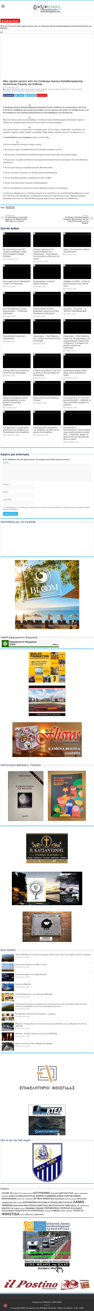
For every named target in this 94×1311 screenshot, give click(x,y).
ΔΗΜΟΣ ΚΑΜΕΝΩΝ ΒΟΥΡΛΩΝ (22, 1196)
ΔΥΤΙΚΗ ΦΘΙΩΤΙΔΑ (43, 1198)
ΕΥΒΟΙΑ (74, 1199)
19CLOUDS (57, 1302)
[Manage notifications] (5, 1306)
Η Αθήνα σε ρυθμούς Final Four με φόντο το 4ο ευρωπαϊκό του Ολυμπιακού (47, 372)
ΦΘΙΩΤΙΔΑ (11, 1214)
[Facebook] (44, 1305)
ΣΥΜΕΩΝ (55, 1211)
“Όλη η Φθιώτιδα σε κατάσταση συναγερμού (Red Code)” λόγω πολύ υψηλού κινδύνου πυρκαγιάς (53, 955)
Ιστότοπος (7, 500)
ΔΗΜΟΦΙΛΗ (16, 89)
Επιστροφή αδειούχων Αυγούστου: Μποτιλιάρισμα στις (41, 21)
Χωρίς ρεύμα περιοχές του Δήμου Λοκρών (31, 964)
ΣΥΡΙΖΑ (62, 1211)
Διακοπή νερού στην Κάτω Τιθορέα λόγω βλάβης (34, 1043)
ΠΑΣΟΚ (22, 1208)
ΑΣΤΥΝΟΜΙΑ (41, 1193)
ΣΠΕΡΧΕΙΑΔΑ (37, 1211)
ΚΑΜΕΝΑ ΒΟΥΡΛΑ (9, 1203)
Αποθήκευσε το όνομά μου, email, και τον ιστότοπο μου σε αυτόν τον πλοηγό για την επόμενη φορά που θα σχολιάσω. (46, 508)
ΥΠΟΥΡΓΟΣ (78, 1211)
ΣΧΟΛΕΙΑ (69, 1211)
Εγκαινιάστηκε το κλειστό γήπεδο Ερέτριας (44, 282)
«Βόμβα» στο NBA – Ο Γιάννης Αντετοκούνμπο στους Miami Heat (76, 283)
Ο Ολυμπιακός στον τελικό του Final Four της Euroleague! (16, 371)
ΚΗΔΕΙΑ (19, 1202)
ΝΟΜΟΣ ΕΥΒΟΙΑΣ (54, 89)
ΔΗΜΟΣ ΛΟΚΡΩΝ (64, 1196)
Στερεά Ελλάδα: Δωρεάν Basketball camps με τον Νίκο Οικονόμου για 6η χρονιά (46, 311)
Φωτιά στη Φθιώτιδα (23, 984)
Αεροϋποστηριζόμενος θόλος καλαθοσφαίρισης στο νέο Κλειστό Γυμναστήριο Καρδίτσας (15, 401)
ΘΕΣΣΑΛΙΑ (82, 1199)
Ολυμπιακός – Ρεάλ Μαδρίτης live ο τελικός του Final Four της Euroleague (47, 338)
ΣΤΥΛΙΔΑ (48, 1211)
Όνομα (6, 484)
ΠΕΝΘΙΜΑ (30, 1208)
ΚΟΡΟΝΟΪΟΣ (30, 1202)
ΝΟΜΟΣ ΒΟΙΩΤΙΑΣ (41, 89)
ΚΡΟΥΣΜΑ (42, 1202)
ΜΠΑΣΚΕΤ (10, 207)
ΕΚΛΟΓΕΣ (68, 1199)
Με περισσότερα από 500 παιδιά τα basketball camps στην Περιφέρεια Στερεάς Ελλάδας (15, 252)
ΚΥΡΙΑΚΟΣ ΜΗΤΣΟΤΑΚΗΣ (60, 1202)
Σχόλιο (6, 463)
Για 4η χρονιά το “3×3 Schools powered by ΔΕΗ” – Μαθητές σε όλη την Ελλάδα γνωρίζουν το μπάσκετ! (77, 401)
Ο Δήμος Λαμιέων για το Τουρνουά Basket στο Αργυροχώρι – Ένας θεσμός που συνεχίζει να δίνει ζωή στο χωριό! (46, 254)
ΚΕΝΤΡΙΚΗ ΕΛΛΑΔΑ (27, 89)
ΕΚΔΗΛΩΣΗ (59, 1199)
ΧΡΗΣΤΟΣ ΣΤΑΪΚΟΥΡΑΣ (34, 1215)
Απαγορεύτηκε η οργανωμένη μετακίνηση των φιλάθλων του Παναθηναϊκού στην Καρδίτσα (16, 429)
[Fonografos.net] (47, 8)
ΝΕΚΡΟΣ (6, 1208)
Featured (12, 26)
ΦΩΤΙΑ (22, 1214)
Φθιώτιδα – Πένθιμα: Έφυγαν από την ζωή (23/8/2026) (36, 1034)
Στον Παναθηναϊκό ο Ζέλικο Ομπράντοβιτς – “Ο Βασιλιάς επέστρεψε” (15, 311)
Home (4, 26)
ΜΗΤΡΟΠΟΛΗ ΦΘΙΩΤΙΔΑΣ (36, 1205)
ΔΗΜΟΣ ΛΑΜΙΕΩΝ (46, 1196)
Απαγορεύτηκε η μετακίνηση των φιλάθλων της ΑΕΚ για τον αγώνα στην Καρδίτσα (46, 429)
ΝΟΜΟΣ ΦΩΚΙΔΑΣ (18, 91)
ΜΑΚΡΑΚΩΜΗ (18, 1206)
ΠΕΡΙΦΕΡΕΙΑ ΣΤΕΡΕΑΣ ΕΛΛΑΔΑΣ (63, 1208)
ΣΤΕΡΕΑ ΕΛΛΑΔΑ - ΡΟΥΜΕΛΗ (34, 91)
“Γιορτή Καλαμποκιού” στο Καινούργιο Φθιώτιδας (34, 994)
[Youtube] (47, 1305)
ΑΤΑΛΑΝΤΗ (55, 1193)
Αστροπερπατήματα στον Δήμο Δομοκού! (31, 974)
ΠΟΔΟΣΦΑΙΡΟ (8, 1211)
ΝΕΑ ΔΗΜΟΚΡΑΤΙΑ (83, 1205)
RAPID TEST (17, 1193)
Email (6, 492)
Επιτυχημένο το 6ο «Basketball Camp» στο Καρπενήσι (16, 282)
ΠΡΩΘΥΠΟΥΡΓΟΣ (23, 1211)
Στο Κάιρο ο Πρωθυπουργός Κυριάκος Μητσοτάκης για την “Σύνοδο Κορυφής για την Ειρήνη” (76, 219)
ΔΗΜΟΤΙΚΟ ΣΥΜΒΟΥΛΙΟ (25, 1199)
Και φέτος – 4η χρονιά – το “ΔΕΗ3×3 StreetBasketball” (75, 310)
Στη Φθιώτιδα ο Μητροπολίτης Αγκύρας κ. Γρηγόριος (35, 1014)
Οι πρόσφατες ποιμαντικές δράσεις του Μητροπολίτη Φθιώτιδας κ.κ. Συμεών (16, 218)
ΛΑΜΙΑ (78, 1202)
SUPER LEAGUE (27, 1193)
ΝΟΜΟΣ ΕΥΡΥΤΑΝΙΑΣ (68, 89)
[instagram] (49, 1305)
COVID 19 (7, 1193)
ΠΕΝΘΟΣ (39, 1208)
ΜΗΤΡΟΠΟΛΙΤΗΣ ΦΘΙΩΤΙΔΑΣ (62, 1205)
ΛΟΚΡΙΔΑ (7, 1205)
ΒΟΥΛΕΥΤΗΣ (66, 1193)
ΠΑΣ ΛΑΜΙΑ (15, 1208)
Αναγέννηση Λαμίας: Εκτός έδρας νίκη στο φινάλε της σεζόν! (75, 372)
